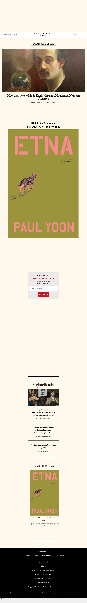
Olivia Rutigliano (44, 418)
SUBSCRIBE (43, 295)
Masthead (43, 562)
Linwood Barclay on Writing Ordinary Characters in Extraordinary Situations (43, 430)
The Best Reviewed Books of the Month (44, 519)
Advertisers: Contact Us (43, 578)
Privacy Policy (43, 582)
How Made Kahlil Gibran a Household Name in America (43, 98)
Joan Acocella (43, 43)
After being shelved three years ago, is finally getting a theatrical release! (43, 412)
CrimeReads (45, 451)
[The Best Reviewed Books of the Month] (44, 493)
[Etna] (43, 183)
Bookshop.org (52, 593)
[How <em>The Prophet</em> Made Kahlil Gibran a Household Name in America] (43, 70)
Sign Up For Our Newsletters (43, 570)
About (43, 566)
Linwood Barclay (44, 436)
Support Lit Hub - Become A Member (43, 587)
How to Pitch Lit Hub (43, 574)
